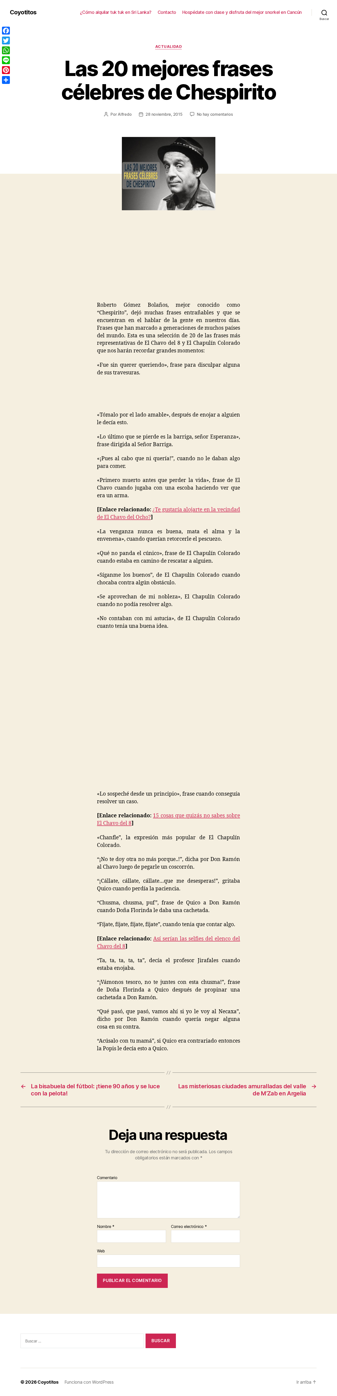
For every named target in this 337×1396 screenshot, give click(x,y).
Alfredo (124, 114)
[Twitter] (6, 40)
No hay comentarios (215, 114)
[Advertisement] (72, 264)
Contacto (167, 12)
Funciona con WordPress (89, 1382)
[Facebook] (6, 31)
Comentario (107, 1178)
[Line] (6, 60)
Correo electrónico (189, 1226)
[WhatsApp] (6, 50)
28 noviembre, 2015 (164, 114)
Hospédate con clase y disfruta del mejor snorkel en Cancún (242, 12)
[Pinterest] (6, 70)
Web (101, 1250)
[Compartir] (6, 80)
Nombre (105, 1226)
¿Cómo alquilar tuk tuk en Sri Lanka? (115, 12)
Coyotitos (23, 12)
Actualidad (168, 46)
